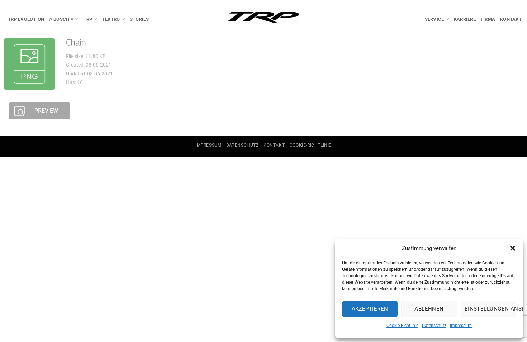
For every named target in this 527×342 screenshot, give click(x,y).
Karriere (465, 19)
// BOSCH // (61, 19)
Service (434, 19)
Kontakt (511, 19)
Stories (139, 19)
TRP (88, 19)
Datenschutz (434, 325)
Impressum (461, 325)
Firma (488, 19)
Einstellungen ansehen (490, 309)
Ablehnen (429, 309)
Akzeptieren (370, 309)
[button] (512, 248)
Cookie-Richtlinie (402, 325)
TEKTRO (111, 19)
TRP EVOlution (26, 19)
